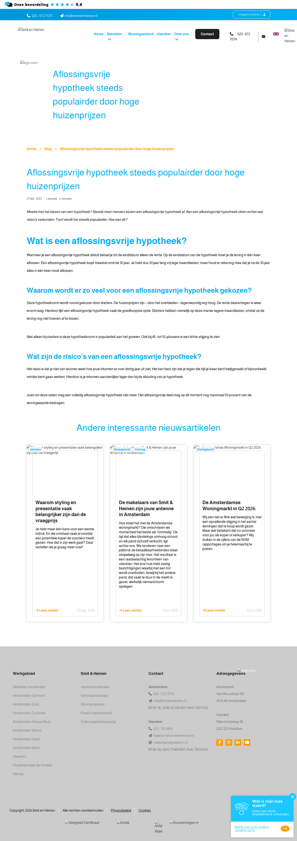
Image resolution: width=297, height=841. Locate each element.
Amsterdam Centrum (29, 695)
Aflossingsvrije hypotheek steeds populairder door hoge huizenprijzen (117, 149)
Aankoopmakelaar (95, 687)
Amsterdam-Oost (26, 739)
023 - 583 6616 (163, 729)
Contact (207, 34)
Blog (48, 149)
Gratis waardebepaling (98, 722)
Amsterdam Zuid (26, 704)
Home (98, 34)
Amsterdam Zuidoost (29, 713)
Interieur (35, 449)
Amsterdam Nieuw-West (31, 722)
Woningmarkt (122, 449)
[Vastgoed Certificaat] (87, 825)
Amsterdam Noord (27, 730)
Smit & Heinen (94, 673)
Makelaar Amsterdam (29, 687)
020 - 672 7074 (42, 16)
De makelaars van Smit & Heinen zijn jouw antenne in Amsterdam (146, 508)
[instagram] (228, 742)
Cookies (144, 810)
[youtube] (247, 742)
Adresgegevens (230, 673)
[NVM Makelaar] (158, 827)
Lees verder (48, 610)
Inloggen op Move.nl (250, 14)
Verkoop (140, 449)
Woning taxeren (93, 704)
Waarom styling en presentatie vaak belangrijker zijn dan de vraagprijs (60, 511)
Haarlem (164, 34)
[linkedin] (238, 742)
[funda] (132, 825)
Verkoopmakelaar (94, 695)
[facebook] (219, 742)
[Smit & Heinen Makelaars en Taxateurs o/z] (148, 4)
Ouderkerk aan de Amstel (32, 765)
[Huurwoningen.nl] (198, 825)
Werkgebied (24, 673)
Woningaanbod (141, 34)
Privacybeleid (121, 810)
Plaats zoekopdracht (96, 713)
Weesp (18, 774)
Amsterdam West (26, 748)
